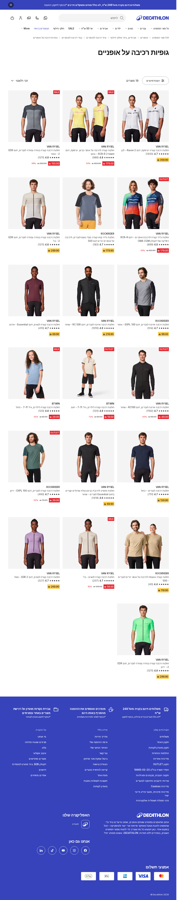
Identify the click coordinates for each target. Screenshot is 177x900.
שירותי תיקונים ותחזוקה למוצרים (152, 780)
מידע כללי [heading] (102, 729)
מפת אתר (102, 775)
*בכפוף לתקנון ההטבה (92, 4)
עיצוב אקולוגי (39, 753)
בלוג (44, 747)
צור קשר (103, 753)
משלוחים (164, 736)
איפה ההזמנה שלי (98, 742)
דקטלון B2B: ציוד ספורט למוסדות (29, 764)
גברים (142, 28)
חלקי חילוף (58, 28)
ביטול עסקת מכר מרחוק (96, 758)
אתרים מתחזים (38, 775)
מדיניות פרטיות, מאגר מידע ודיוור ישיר (152, 793)
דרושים (42, 769)
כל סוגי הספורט (161, 28)
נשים (130, 28)
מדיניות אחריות (161, 758)
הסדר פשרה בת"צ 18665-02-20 (151, 769)
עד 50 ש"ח (87, 28)
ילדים (117, 28)
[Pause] (11, 5)
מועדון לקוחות (100, 786)
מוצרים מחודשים (37, 758)
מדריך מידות (101, 736)
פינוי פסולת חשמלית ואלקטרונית (152, 800)
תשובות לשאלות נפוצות (96, 780)
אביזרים (103, 28)
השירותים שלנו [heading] (161, 729)
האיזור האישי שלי (99, 747)
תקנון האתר (163, 742)
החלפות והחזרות (160, 753)
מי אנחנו (42, 736)
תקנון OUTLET (161, 764)
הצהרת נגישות (100, 764)
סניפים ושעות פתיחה (35, 742)
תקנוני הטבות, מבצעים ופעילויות (152, 775)
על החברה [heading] (41, 729)
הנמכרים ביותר (41, 28)
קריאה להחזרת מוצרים (96, 769)
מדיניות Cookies (160, 786)
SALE (71, 28)
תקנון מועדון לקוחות (159, 747)
